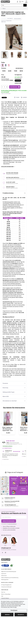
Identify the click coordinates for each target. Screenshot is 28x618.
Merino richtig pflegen (5, 594)
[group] (9, 424)
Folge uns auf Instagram (15, 472)
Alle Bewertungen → (7, 448)
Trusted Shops (6, 459)
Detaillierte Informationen (7, 166)
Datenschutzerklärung (12, 523)
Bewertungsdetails (17, 18)
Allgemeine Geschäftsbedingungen (8, 571)
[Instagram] (5, 552)
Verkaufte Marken (5, 598)
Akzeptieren (21, 614)
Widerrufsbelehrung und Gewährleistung (9, 577)
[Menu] (26, 1)
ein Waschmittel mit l (12, 324)
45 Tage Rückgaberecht (6, 584)
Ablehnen (7, 614)
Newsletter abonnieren (8, 521)
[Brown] (2, 65)
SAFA (14, 212)
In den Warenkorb (13, 86)
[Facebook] (2, 552)
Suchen (25, 5)
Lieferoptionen (18, 83)
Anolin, (19, 324)
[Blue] (5, 65)
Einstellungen (14, 610)
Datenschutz (4, 575)
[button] (8, 433)
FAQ (2, 596)
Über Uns (3, 592)
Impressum (3, 573)
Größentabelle (19, 68)
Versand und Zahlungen (6, 586)
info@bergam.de (6, 548)
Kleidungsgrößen (4, 579)
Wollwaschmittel (7, 323)
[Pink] (9, 65)
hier (15, 607)
